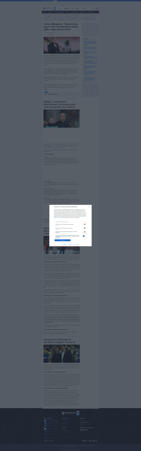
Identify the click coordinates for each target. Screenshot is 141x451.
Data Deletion (64, 244)
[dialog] (70, 225)
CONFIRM (63, 240)
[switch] (84, 224)
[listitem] (70, 221)
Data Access (70, 244)
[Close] (90, 207)
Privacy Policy (76, 244)
